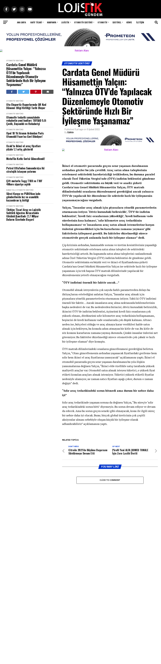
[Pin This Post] (35, 92)
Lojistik (65, 22)
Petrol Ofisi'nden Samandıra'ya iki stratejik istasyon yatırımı (25, 170)
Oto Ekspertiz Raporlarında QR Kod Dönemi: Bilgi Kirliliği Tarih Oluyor (26, 106)
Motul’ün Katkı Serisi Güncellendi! (25, 158)
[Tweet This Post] (23, 92)
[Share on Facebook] (11, 92)
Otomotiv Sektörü (83, 22)
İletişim (140, 22)
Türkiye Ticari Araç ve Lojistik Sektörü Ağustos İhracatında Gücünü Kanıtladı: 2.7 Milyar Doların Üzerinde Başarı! (23, 214)
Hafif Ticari (36, 22)
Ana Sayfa (21, 22)
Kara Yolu (11, 190)
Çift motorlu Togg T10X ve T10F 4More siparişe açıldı (24, 182)
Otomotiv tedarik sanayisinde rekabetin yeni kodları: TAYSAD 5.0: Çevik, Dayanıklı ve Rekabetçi (26, 120)
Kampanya (51, 22)
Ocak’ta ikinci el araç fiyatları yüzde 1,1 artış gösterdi (23, 147)
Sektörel (116, 22)
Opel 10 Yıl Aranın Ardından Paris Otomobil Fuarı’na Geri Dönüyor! (25, 135)
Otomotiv (102, 22)
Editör (70, 132)
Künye (129, 22)
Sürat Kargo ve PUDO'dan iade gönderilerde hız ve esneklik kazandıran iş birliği (23, 197)
